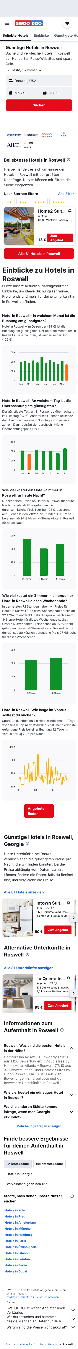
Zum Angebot (56, 238)
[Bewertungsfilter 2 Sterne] (9, 203)
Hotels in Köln (15, 1210)
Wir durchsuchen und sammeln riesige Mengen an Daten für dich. (34, 1319)
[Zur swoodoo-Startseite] (29, 23)
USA (40, 1344)
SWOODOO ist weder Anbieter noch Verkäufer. (35, 1310)
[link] (39, 253)
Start (8, 1344)
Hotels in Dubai (16, 1271)
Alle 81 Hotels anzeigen (24, 892)
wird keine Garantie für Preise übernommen (32, 1297)
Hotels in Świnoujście (21, 1247)
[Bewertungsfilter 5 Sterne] (58, 203)
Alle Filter (66, 193)
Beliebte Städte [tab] (18, 1164)
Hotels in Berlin (16, 1265)
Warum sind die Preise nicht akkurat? (36, 1327)
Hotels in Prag (15, 1216)
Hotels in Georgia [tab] (19, 1174)
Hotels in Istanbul (18, 1253)
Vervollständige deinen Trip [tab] (27, 1184)
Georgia (53, 1344)
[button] (7, 23)
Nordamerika (24, 1344)
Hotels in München (18, 1228)
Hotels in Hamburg (18, 1234)
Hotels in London (17, 1259)
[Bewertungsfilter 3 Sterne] (23, 203)
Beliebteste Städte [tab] (49, 1164)
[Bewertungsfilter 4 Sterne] (39, 203)
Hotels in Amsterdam (20, 1222)
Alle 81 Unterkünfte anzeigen (29, 968)
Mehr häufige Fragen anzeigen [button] (39, 1126)
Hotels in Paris (15, 1241)
